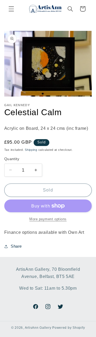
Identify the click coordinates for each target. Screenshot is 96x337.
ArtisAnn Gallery (38, 327)
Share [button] (16, 246)
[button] (11, 9)
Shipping (31, 149)
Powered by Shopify (68, 327)
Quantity (11, 159)
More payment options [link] (48, 219)
